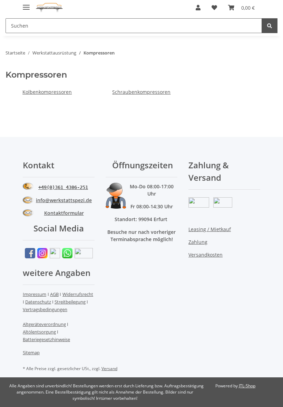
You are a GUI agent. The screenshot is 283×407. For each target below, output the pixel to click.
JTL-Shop (247, 386)
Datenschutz (38, 302)
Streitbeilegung (70, 302)
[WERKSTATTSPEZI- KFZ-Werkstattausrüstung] (49, 8)
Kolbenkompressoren (47, 92)
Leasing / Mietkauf (209, 229)
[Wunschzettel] (214, 7)
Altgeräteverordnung (44, 324)
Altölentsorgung (39, 332)
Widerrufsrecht (77, 294)
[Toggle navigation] (26, 4)
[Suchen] (269, 25)
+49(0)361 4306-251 (63, 187)
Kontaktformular (64, 213)
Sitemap (31, 352)
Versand (109, 368)
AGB (54, 294)
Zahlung (197, 242)
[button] (198, 7)
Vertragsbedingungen (45, 309)
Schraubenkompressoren (141, 92)
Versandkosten (205, 254)
